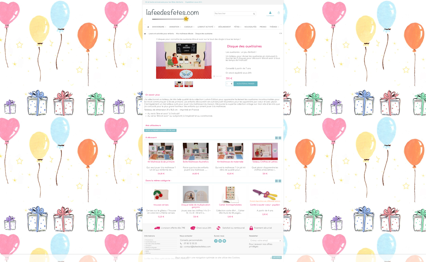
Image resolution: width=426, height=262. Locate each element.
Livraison (148, 245)
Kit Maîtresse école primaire (161, 162)
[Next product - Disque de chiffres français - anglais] (281, 33)
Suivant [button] (222, 60)
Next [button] (279, 137)
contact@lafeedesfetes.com (197, 247)
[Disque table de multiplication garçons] (195, 194)
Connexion (270, 15)
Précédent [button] (145, 60)
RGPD (147, 251)
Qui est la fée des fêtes (152, 243)
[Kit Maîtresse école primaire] (161, 151)
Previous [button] (276, 137)
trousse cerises (161, 205)
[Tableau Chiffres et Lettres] (265, 151)
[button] (238, 26)
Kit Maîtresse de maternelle (230, 162)
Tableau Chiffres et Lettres (264, 162)
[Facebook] (216, 241)
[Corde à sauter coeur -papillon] (265, 194)
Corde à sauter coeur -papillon (265, 205)
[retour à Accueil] (145, 34)
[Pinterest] (220, 241)
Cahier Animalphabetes (230, 205)
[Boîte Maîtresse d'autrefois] (195, 151)
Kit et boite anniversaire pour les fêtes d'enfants (164, 2)
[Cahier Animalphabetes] (230, 194)
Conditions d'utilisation (152, 249)
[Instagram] (224, 241)
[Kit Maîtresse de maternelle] (230, 151)
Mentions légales (151, 247)
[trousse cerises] (161, 194)
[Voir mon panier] (278, 13)
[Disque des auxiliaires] (179, 84)
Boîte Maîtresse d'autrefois (196, 162)
